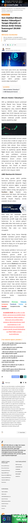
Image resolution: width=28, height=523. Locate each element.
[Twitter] (23, 383)
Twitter (20, 304)
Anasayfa (4, 8)
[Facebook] (21, 514)
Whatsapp (15, 302)
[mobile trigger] (3, 5)
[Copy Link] (13, 45)
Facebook (13, 304)
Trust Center (12, 331)
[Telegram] (25, 514)
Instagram (5, 304)
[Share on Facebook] (5, 45)
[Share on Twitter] (8, 45)
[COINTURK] (11, 5)
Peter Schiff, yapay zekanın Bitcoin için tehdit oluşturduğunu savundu (13, 370)
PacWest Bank (7, 192)
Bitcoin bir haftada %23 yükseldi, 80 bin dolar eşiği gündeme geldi (14, 352)
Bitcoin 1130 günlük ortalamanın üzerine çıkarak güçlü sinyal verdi (14, 344)
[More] (15, 45)
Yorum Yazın (22, 432)
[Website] (21, 383)
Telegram (23, 302)
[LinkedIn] (25, 383)
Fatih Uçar (8, 48)
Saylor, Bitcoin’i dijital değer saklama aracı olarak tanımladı (13, 361)
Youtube (4, 306)
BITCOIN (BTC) (10, 8)
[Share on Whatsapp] (10, 45)
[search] (21, 5)
